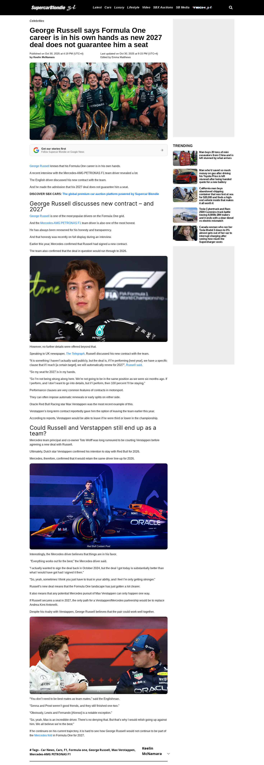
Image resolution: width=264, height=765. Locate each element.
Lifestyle (133, 7)
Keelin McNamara (152, 751)
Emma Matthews (121, 57)
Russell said (134, 364)
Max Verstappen (123, 750)
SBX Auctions (163, 7)
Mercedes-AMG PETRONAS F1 (60, 223)
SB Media (182, 7)
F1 (65, 750)
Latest (97, 7)
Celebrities (37, 20)
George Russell (40, 166)
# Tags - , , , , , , (83, 752)
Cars (108, 7)
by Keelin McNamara (42, 57)
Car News (47, 750)
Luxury (119, 7)
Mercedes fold (43, 735)
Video (146, 7)
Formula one (78, 750)
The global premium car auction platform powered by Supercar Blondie (110, 194)
